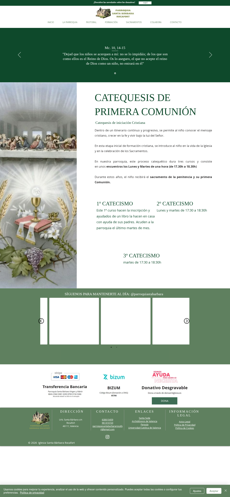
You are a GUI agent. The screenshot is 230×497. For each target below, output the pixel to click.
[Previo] (19, 55)
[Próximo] (210, 55)
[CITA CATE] (115, 73)
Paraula (144, 424)
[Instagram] (107, 436)
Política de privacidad (32, 492)
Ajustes (197, 491)
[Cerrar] (226, 491)
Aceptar (214, 491)
